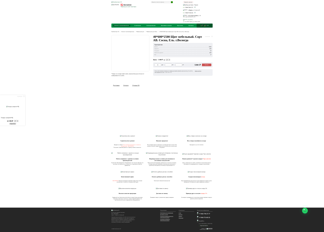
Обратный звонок (204, 225)
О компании (137, 25)
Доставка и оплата (166, 25)
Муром (196, 5)
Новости (180, 216)
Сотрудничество (151, 25)
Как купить (180, 25)
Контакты (191, 25)
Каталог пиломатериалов (121, 25)
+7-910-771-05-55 (204, 217)
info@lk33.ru (201, 221)
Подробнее (12, 123)
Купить (206, 64)
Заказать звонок (188, 2)
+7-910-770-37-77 (204, 214)
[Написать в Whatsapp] (195, 7)
